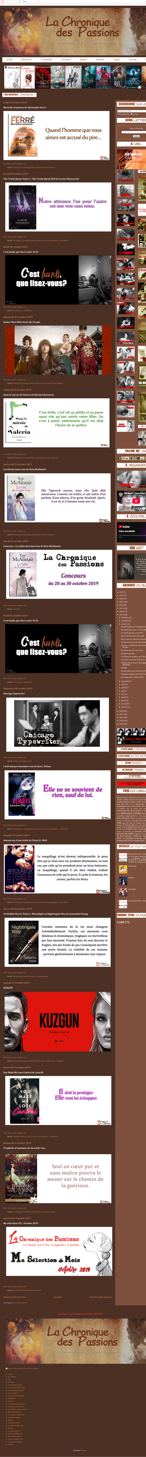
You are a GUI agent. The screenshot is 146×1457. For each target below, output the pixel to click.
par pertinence (125, 114)
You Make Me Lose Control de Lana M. (23, 1072)
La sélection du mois (15, 1385)
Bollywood (135, 797)
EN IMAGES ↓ (100, 60)
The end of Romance (15, 1434)
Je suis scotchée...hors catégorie (51, 1061)
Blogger (83, 1450)
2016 (121, 717)
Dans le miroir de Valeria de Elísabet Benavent (28, 395)
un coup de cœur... (26, 761)
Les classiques (12, 1393)
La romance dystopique (16, 1390)
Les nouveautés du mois (22, 1290)
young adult (122, 841)
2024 (121, 598)
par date (135, 114)
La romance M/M (14, 1431)
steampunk (136, 834)
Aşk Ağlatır (132, 889)
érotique (136, 841)
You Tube (11, 1382)
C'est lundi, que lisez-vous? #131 (20, 621)
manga (119, 831)
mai (122, 694)
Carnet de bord (134, 800)
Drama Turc (33, 1061)
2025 (121, 595)
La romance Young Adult (16, 1415)
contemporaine (29, 167)
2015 (121, 721)
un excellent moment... (133, 838)
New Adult (64, 902)
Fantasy (10, 1401)
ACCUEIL (10, 60)
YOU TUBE (133, 60)
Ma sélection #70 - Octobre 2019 (20, 1223)
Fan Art (141, 802)
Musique (11, 1428)
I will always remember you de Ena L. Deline (27, 766)
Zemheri (131, 878)
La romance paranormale (16, 1404)
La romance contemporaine (17, 1409)
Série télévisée (123, 818)
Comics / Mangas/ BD (15, 1439)
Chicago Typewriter (14, 693)
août (123, 684)
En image (131, 802)
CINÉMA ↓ (117, 60)
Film (122, 804)
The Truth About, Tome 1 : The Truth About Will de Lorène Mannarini (41, 179)
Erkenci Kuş (132, 866)
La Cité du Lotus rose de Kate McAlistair (24, 469)
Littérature (64, 241)
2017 (121, 714)
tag (145, 834)
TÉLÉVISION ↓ (66, 60)
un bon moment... (49, 167)
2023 (121, 602)
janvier (124, 707)
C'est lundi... (18, 311)
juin (122, 691)
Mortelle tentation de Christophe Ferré (24, 107)
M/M (144, 813)
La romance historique (15, 1425)
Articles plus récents (14, 1297)
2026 (121, 592)
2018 (121, 711)
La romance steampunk (16, 1396)
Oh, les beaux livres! (14, 1436)
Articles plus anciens (101, 1297)
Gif (130, 804)
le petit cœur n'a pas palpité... (47, 241)
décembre (125, 617)
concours (16, 609)
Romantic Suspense (14, 1417)
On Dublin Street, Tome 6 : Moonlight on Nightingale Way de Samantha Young (45, 914)
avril (123, 697)
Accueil (57, 1297)
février (123, 704)
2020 (121, 611)
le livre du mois (139, 825)
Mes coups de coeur (14, 1412)
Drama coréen (34, 383)
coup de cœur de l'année (131, 823)
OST (137, 816)
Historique (27, 535)
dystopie (128, 825)
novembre (125, 621)
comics (136, 821)
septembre (125, 681)
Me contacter (12, 1377)
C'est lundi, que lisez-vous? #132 (20, 252)
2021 (121, 608)
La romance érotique (15, 1442)
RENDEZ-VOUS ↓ (27, 60)
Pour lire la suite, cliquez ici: (14, 164)
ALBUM (10, 1444)
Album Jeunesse (122, 797)
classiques (128, 821)
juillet (123, 687)
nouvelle (128, 831)
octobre (124, 624)
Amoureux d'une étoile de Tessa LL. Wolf (25, 840)
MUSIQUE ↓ (84, 60)
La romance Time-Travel (16, 1388)
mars (123, 700)
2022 (121, 605)
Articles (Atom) (21, 1303)
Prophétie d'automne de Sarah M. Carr (24, 1148)
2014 (121, 724)
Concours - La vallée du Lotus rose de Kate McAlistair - (32, 546)
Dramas (10, 1420)
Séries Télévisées (13, 1423)
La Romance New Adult (16, 1407)
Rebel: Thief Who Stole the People (21, 322)
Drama (25, 383)
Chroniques (17, 167)
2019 (121, 615)
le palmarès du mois (133, 827)
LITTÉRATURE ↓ (47, 60)
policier (39, 167)
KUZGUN (8, 988)
